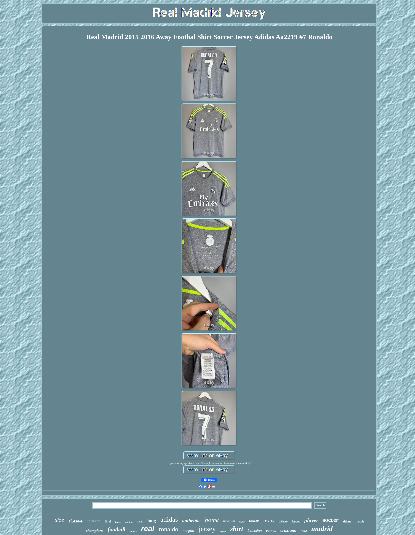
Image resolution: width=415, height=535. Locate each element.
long (151, 520)
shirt (236, 529)
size (59, 520)
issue (254, 520)
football (116, 529)
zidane (347, 521)
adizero (283, 521)
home (212, 519)
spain (140, 521)
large (118, 522)
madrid (322, 529)
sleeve (75, 521)
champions (94, 530)
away (269, 520)
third (304, 531)
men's (133, 531)
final (108, 521)
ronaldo (168, 529)
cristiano (288, 530)
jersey (207, 529)
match (360, 521)
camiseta (94, 521)
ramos (271, 530)
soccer (330, 519)
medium (229, 521)
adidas (169, 519)
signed (223, 531)
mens (242, 521)
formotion (254, 531)
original (129, 522)
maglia (188, 530)
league (296, 521)
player (311, 520)
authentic (191, 520)
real (147, 528)
